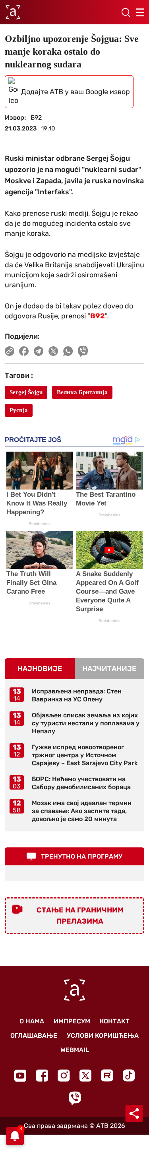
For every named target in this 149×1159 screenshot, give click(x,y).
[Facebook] (42, 1075)
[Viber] (74, 1098)
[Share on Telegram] (39, 351)
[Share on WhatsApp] (68, 351)
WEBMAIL (74, 1050)
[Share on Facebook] (24, 351)
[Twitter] (85, 1075)
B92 (97, 316)
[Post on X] (53, 351)
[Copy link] (9, 351)
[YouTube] (20, 1076)
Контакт (115, 1021)
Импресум (72, 1021)
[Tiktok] (129, 1075)
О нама (31, 1021)
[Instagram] (64, 1075)
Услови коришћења (103, 1035)
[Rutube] (107, 1075)
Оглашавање (33, 1035)
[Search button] (125, 12)
